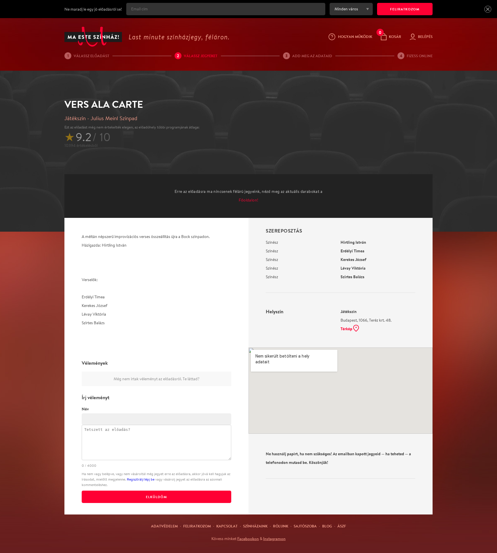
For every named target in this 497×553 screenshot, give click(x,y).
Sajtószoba (305, 526)
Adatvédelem (164, 526)
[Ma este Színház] (93, 37)
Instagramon (274, 539)
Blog (327, 526)
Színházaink (255, 526)
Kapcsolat (227, 526)
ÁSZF (341, 526)
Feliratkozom (197, 526)
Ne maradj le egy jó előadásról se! (93, 9)
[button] (487, 9)
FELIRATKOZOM (405, 9)
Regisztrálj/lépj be (140, 479)
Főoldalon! (249, 200)
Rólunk (280, 526)
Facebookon (248, 539)
